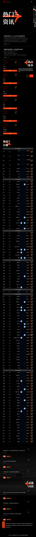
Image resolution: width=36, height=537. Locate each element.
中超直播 (26, 68)
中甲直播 (25, 70)
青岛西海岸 (28, 329)
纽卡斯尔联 (18, 340)
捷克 (8, 523)
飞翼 (19, 225)
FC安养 (18, 411)
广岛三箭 (18, 276)
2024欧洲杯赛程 (27, 523)
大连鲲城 (27, 343)
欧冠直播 (29, 68)
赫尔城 (19, 372)
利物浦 (9, 527)
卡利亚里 (18, 192)
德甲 (3, 168)
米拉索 (19, 214)
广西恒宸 (18, 427)
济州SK (18, 321)
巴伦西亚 (27, 184)
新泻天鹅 (27, 389)
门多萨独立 (18, 228)
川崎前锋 (27, 270)
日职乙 (4, 301)
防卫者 (19, 249)
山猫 (27, 195)
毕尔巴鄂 (27, 203)
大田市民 (27, 318)
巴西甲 (4, 171)
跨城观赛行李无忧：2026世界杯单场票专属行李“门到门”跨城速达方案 (14, 450)
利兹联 (19, 159)
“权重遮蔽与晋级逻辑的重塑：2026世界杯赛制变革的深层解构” (13, 49)
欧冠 (20, 525)
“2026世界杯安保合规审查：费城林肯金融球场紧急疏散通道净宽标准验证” (15, 41)
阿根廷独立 (18, 217)
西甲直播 (20, 69)
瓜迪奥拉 (22, 525)
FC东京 (27, 287)
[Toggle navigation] (31, 1)
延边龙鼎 (27, 332)
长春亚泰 (28, 150)
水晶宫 (27, 365)
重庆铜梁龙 (18, 419)
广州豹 (19, 150)
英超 (3, 160)
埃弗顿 (19, 438)
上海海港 (18, 348)
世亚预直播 (22, 70)
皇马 (19, 174)
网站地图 (26, 535)
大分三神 (18, 408)
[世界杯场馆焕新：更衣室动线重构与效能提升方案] (7, 507)
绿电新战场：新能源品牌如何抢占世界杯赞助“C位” (11, 50)
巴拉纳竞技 (18, 171)
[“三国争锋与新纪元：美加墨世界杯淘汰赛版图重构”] (7, 476)
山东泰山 (18, 354)
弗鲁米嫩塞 (28, 171)
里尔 (27, 291)
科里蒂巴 (27, 252)
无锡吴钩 (18, 332)
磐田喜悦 (18, 405)
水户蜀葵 (18, 273)
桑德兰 (19, 164)
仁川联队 (27, 326)
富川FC (18, 318)
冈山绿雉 (18, 383)
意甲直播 (26, 69)
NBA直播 (23, 68)
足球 (15, 523)
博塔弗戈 (27, 200)
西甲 (5, 174)
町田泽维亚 (18, 270)
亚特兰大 (18, 238)
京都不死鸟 (28, 284)
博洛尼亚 (27, 238)
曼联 (27, 438)
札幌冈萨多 (18, 375)
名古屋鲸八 (28, 276)
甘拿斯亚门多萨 (28, 217)
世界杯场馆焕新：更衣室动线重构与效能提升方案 (11, 503)
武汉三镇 (18, 329)
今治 (27, 408)
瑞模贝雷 (18, 252)
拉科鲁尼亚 (18, 184)
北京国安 (27, 348)
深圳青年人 (18, 422)
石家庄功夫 (28, 427)
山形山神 (18, 315)
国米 (27, 192)
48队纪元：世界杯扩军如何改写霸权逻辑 (9, 461)
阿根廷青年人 (17, 206)
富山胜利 (27, 405)
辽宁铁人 (27, 430)
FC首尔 (18, 326)
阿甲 (3, 206)
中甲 (5, 151)
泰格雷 (19, 257)
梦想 (19, 195)
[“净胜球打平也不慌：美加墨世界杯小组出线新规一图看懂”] (7, 518)
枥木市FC (27, 375)
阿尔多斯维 (28, 206)
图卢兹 (19, 291)
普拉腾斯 (27, 249)
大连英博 (18, 351)
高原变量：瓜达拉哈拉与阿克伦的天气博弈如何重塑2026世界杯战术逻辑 (14, 492)
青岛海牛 (27, 351)
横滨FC (18, 389)
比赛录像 (13, 523)
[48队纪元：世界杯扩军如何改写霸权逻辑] (7, 465)
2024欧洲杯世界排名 (13, 525)
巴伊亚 (19, 220)
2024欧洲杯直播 (22, 523)
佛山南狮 (18, 343)
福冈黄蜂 (18, 262)
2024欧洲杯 (18, 523)
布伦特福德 (28, 159)
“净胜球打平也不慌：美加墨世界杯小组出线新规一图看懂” (12, 513)
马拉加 (27, 174)
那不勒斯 (18, 181)
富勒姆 (28, 164)
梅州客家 (27, 422)
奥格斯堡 (18, 168)
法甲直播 (23, 69)
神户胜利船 (18, 397)
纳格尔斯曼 (30, 525)
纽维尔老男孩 (28, 246)
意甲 (3, 181)
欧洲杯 (7, 523)
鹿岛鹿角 (27, 273)
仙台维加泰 (28, 310)
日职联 (5, 262)
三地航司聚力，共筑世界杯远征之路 (9, 52)
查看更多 (5, 44)
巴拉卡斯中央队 (28, 257)
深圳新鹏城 (28, 354)
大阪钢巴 (27, 281)
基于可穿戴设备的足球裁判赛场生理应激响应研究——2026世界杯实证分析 (15, 40)
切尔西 (19, 155)
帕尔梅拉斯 (28, 214)
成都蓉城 (27, 433)
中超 (3, 329)
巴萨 (19, 525)
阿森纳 (27, 241)
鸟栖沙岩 (18, 307)
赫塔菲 (27, 235)
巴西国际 (27, 220)
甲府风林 (27, 315)
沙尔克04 (27, 168)
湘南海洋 (18, 310)
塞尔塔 (19, 203)
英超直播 (20, 68)
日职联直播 (29, 70)
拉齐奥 (19, 189)
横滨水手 (18, 284)
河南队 (19, 433)
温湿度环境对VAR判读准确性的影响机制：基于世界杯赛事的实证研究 (14, 37)
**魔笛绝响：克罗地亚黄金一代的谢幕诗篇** (11, 53)
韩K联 (4, 318)
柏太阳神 (27, 265)
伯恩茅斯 (27, 340)
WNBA (6, 195)
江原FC (27, 411)
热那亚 (27, 189)
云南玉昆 (18, 430)
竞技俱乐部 (28, 228)
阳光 (27, 225)
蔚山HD (27, 321)
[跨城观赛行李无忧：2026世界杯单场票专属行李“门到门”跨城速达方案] (7, 455)
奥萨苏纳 (18, 235)
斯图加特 (18, 296)
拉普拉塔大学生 (17, 246)
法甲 (3, 291)
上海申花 (27, 419)
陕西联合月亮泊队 (17, 337)
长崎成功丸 (18, 281)
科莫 (27, 181)
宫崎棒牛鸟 (28, 307)
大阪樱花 (18, 265)
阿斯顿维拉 (18, 241)
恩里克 (25, 525)
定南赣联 (27, 337)
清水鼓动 (18, 287)
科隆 (27, 296)
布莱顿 (28, 155)
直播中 (10, 70)
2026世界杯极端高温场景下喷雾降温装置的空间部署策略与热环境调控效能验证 (16, 38)
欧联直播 (29, 69)
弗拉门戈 (18, 200)
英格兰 (11, 523)
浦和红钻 (27, 262)
